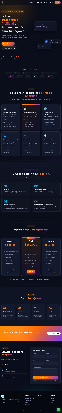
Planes (45, 2)
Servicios (31, 2)
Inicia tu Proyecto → (8, 43)
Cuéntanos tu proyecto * (38, 367)
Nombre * (35, 353)
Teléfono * (48, 353)
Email (34, 360)
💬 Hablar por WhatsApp (9, 48)
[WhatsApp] (58, 409)
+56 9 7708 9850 (8, 366)
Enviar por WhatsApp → (45, 377)
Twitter (52, 402)
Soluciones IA (39, 2)
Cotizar (57, 2)
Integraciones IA (27, 400)
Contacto (39, 402)
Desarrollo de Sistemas (29, 398)
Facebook (53, 398)
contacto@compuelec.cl (9, 371)
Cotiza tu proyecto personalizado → (43, 279)
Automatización (27, 402)
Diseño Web (27, 404)
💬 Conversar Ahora (54, 333)
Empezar (11, 271)
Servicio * (48, 360)
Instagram (53, 400)
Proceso (50, 2)
